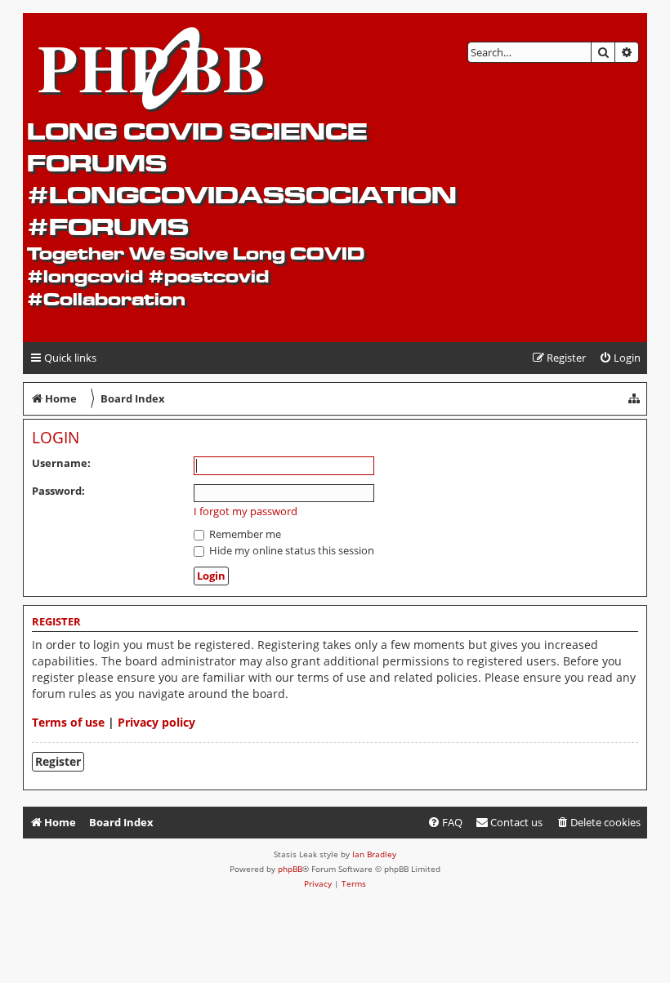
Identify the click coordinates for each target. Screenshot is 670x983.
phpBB (290, 868)
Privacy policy (156, 722)
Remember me (244, 534)
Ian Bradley (374, 854)
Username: (61, 463)
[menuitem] (619, 358)
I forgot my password (245, 511)
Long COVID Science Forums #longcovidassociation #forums (242, 178)
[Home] (152, 66)
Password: (58, 490)
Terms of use (68, 722)
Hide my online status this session (290, 550)
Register (58, 761)
